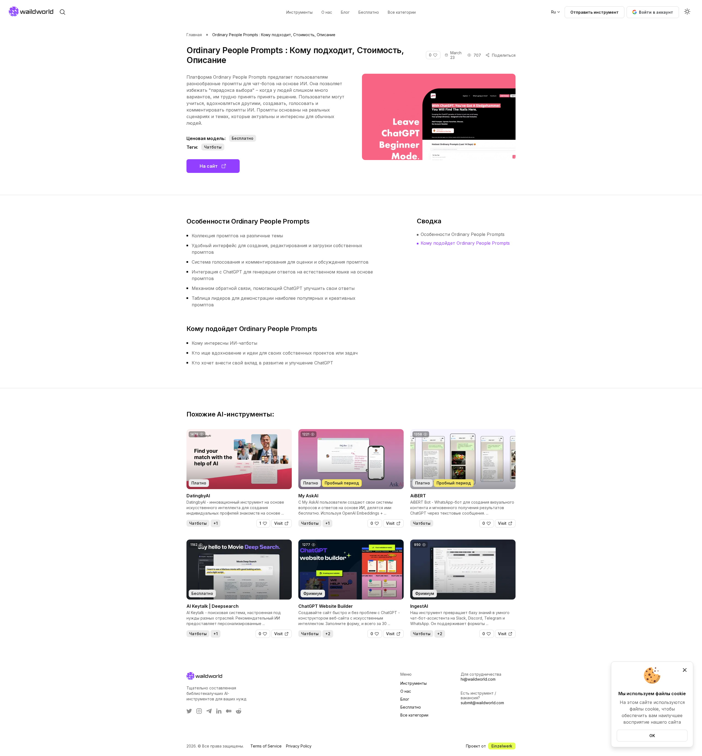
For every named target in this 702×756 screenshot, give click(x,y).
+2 (327, 633)
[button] (653, 12)
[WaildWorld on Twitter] (189, 711)
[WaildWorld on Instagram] (199, 711)
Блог (404, 699)
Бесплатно (410, 707)
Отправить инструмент (594, 12)
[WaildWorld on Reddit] (238, 711)
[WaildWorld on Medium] (228, 711)
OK (652, 735)
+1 (215, 523)
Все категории (414, 715)
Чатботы (213, 147)
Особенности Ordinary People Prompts (463, 234)
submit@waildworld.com (482, 702)
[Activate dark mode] (687, 12)
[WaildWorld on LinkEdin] (219, 711)
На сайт (209, 166)
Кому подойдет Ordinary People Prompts (465, 243)
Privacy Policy (299, 746)
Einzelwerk (501, 746)
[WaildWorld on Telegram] (209, 711)
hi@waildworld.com (478, 679)
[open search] (62, 12)
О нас (405, 691)
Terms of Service (266, 746)
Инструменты (413, 683)
